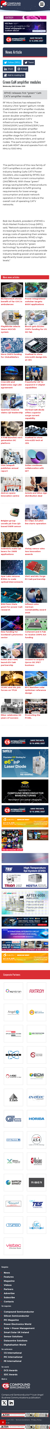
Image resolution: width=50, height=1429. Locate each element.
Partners (8, 1289)
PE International (12, 1361)
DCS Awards (10, 1370)
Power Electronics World (17, 1324)
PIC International (13, 1357)
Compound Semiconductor (19, 1312)
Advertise (9, 1293)
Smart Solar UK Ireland (16, 1332)
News (7, 1273)
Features (9, 1277)
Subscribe (9, 1297)
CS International (13, 1353)
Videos (8, 1285)
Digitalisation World (15, 1345)
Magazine (9, 1281)
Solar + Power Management (19, 1328)
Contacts (9, 1301)
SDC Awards (10, 1374)
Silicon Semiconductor (16, 1316)
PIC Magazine (11, 1320)
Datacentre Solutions (15, 1340)
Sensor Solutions (13, 1336)
